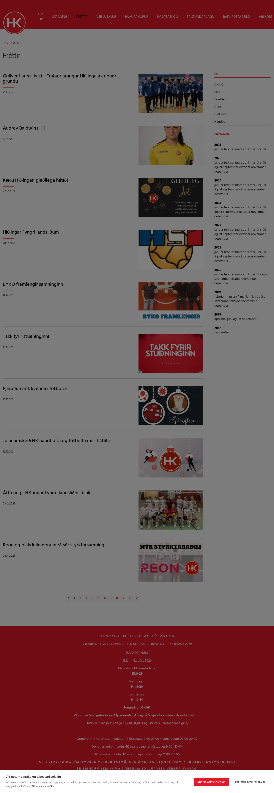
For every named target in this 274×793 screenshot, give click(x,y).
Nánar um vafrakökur (43, 786)
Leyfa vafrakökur (211, 781)
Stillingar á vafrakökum (249, 781)
